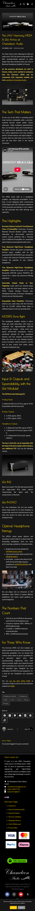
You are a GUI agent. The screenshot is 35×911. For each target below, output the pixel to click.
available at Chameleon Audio (15, 80)
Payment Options (14, 813)
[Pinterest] (30, 715)
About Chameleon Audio (16, 809)
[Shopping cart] (28, 4)
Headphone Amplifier (9, 696)
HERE (13, 686)
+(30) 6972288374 (13, 792)
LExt (19, 700)
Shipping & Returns (14, 820)
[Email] (20, 715)
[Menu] (32, 4)
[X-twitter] (27, 894)
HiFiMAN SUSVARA (21, 564)
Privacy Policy (13, 828)
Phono (26, 700)
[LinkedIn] (25, 715)
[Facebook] (4, 715)
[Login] (20, 4)
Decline (21, 907)
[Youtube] (21, 894)
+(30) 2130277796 (13, 789)
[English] (5, 797)
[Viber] (15, 715)
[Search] (24, 4)
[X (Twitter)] (9, 715)
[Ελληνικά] (8, 797)
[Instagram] (14, 894)
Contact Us (12, 806)
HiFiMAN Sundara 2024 (14, 552)
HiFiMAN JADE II (12, 557)
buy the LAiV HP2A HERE (19, 681)
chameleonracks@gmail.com (16, 787)
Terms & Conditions (14, 817)
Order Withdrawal (14, 824)
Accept (13, 907)
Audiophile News (19, 48)
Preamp (6, 703)
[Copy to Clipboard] (4, 720)
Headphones (23, 696)
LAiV (12, 700)
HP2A (5, 700)
